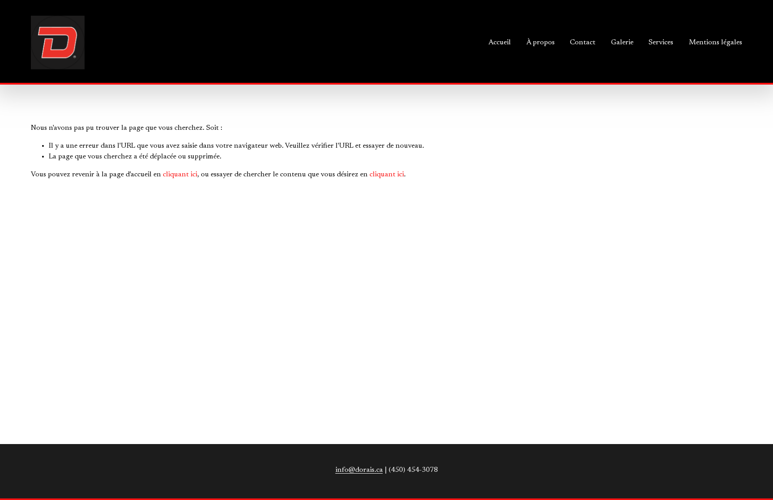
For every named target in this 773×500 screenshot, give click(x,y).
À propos (541, 42)
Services (661, 42)
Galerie (622, 42)
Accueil (499, 42)
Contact (582, 42)
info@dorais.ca (359, 470)
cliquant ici (180, 174)
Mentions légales (715, 42)
